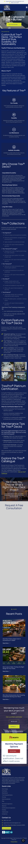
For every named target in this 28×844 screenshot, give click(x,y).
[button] (26, 7)
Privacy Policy (14, 841)
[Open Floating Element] (23, 840)
